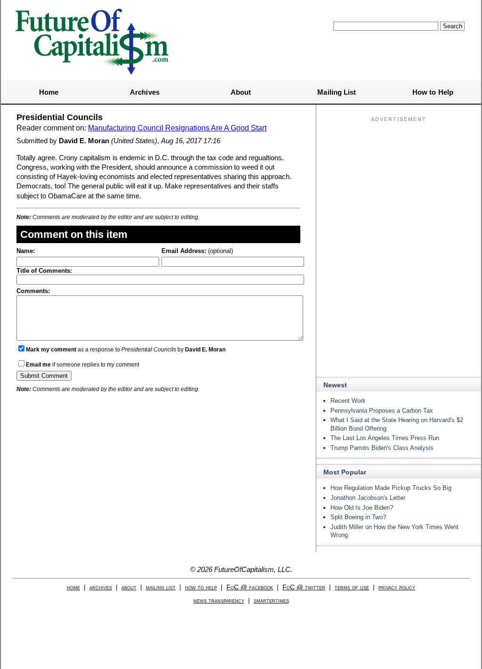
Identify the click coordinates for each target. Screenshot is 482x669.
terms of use (352, 587)
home (73, 587)
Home (48, 92)
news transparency (218, 600)
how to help (201, 587)
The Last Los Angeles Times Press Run (384, 437)
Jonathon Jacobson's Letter (367, 497)
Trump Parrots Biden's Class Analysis (382, 447)
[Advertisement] (398, 184)
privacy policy (396, 587)
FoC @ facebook (249, 587)
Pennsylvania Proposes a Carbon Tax (381, 410)
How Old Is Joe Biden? (361, 507)
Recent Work (348, 400)
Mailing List (336, 92)
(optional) (197, 250)
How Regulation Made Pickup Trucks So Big (390, 487)
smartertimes (271, 600)
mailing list (161, 587)
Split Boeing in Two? (358, 517)
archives (100, 587)
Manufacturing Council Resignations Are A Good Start (177, 128)
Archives (145, 92)
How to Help (432, 92)
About (241, 92)
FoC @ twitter (303, 587)
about (129, 587)
